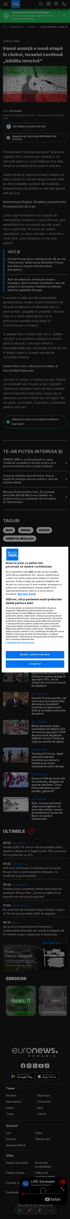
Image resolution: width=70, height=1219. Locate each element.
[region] (35, 609)
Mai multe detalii (26, 594)
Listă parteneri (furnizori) (20, 643)
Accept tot (35, 663)
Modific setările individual (35, 654)
